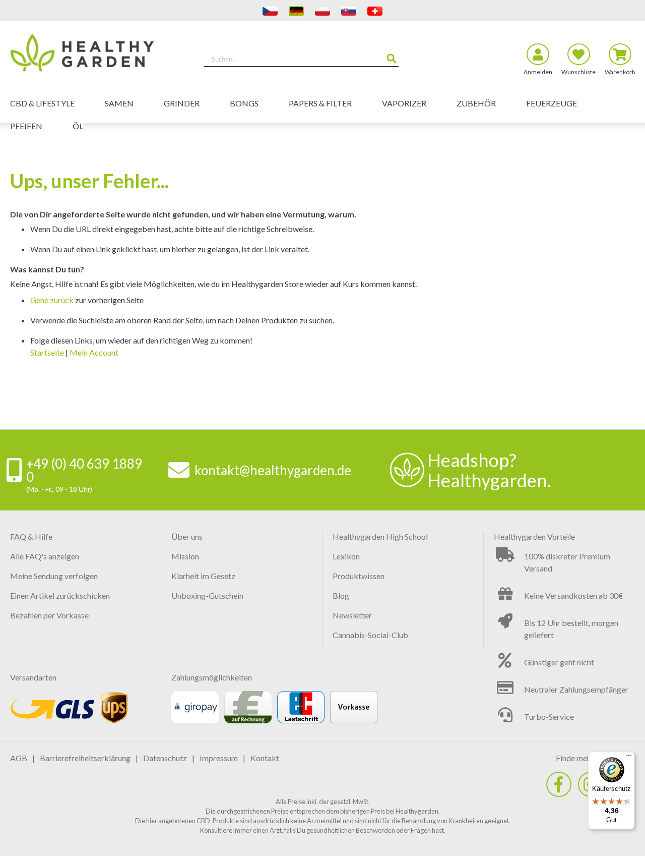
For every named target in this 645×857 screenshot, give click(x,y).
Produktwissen (358, 576)
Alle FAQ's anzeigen (44, 556)
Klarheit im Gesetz (203, 576)
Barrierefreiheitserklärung (85, 758)
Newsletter (352, 615)
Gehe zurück (52, 300)
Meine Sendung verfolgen (54, 576)
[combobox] (301, 59)
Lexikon (346, 556)
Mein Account (94, 352)
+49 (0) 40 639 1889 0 (84, 470)
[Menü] (629, 758)
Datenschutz (165, 758)
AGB (18, 758)
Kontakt (264, 758)
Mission (185, 556)
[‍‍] (558, 784)
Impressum (219, 758)
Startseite (47, 352)
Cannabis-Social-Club (370, 635)
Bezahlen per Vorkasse (49, 615)
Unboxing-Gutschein (207, 595)
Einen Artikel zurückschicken (60, 595)
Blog (341, 595)
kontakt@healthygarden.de (273, 470)
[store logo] (88, 54)
